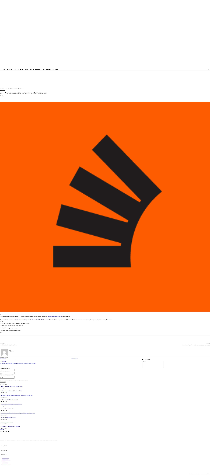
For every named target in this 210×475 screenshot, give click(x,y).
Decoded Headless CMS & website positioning (8, 344)
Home (1, 88)
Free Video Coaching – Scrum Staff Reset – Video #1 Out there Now (11, 404)
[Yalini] (0, 96)
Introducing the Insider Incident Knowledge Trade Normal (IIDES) (11, 390)
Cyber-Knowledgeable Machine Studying (7, 408)
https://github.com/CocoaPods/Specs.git (55, 316)
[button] (208, 69)
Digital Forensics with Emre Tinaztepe (7, 422)
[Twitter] (14, 99)
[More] (26, 99)
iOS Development (5, 88)
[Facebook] (10, 99)
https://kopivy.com (11, 351)
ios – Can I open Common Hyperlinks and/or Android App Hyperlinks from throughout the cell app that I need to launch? (18, 363)
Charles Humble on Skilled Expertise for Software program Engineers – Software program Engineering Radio (18, 413)
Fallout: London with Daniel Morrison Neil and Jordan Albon (10, 426)
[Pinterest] (18, 99)
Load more (2, 429)
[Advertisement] (105, 79)
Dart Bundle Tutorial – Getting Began (77, 359)
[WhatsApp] (22, 99)
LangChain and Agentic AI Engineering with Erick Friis (9, 399)
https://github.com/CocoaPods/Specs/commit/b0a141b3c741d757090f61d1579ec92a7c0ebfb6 (31, 319)
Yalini (10, 350)
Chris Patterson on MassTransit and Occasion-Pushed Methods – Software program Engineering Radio (16, 395)
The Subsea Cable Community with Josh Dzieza (8, 417)
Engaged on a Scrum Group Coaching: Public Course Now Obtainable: (12, 386)
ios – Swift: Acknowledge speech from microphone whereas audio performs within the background (14, 359)
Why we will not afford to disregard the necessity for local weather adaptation (196, 344)
